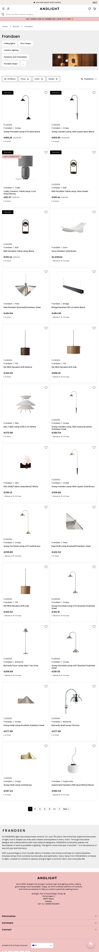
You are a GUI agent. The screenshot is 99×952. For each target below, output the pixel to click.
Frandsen (8, 128)
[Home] (49, 8)
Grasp (18, 128)
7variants (8, 718)
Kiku (17, 423)
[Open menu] (3, 8)
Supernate (68, 781)
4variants (56, 184)
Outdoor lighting (11, 50)
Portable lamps (11, 64)
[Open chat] (91, 944)
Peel (17, 304)
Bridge (66, 304)
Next (65, 809)
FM (16, 363)
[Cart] (94, 8)
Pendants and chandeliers (15, 57)
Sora (65, 247)
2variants (8, 360)
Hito (17, 483)
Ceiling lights (9, 43)
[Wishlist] (89, 8)
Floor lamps (25, 43)
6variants (8, 124)
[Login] (8, 8)
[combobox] (49, 14)
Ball (64, 188)
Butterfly (19, 662)
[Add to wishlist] (46, 92)
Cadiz (17, 188)
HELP (95, 2)
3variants (56, 124)
